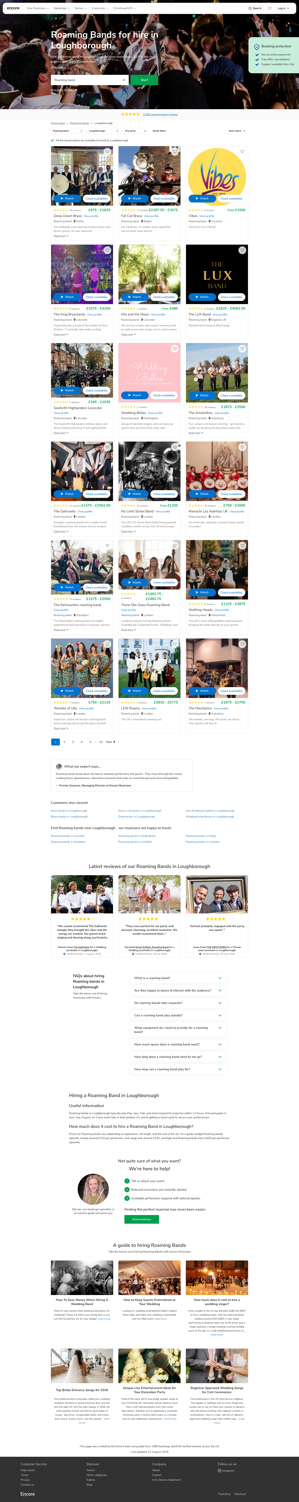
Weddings (60, 8)
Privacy (25, 1480)
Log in (281, 8)
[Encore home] (13, 8)
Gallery (91, 1480)
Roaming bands (79, 123)
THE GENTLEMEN (216, 947)
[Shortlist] (270, 8)
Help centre (28, 1470)
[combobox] (68, 131)
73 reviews (75, 599)
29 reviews (210, 407)
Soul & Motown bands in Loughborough (210, 811)
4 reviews (74, 308)
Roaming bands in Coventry (203, 842)
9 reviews (126, 598)
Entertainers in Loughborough (136, 817)
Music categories (97, 1475)
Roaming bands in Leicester (68, 836)
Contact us (27, 1485)
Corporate (98, 8)
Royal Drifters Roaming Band (152, 947)
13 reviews (75, 505)
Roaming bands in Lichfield (135, 842)
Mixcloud (240, 1494)
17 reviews (142, 210)
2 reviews (209, 308)
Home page (58, 123)
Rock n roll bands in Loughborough (139, 811)
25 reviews (210, 505)
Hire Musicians (36, 8)
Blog (89, 1485)
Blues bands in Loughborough (69, 817)
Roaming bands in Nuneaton (68, 842)
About (156, 1470)
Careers (157, 1475)
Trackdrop (224, 1494)
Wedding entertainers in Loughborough (210, 817)
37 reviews (142, 505)
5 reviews (142, 702)
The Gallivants (81, 947)
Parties (79, 8)
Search (257, 8)
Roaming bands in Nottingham (137, 836)
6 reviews (209, 210)
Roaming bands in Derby (201, 836)
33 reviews (75, 210)
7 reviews (142, 308)
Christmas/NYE (123, 8)
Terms (25, 1475)
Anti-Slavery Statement (166, 1480)
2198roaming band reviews (160, 114)
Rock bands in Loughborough (69, 811)
